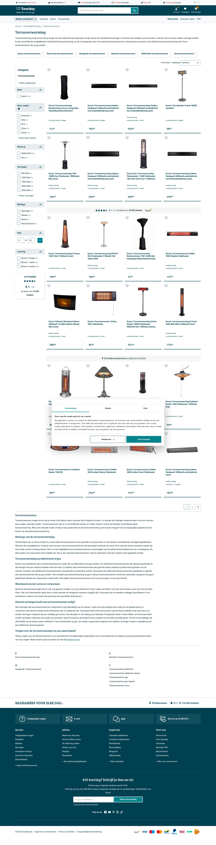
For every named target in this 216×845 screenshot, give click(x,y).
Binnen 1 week (29, 262)
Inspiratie (44, 19)
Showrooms (173, 19)
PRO (199, 19)
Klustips (65, 751)
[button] (49, 69)
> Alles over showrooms (166, 761)
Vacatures (160, 743)
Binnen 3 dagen (29, 258)
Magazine (113, 751)
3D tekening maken (71, 743)
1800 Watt (27, 186)
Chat (123, 718)
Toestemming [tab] (70, 408)
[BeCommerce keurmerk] (189, 832)
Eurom (25, 96)
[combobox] (104, 10)
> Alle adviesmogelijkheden (74, 761)
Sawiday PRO (162, 747)
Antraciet (26, 115)
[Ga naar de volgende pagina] (198, 506)
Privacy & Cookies (66, 831)
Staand (26, 215)
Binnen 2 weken (30, 266)
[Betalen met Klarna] (182, 832)
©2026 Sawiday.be (23, 831)
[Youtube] (109, 812)
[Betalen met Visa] (144, 832)
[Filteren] (40, 240)
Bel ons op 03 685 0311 (178, 718)
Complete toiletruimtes (119, 739)
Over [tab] (145, 408)
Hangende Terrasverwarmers (28, 669)
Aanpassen (106, 439)
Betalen (18, 743)
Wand (25, 219)
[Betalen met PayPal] (174, 831)
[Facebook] (105, 812)
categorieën (27, 83)
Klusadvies (67, 755)
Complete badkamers (118, 735)
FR (195, 2)
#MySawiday (115, 755)
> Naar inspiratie (116, 761)
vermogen (26, 195)
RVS (24, 124)
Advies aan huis (69, 747)
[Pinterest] (113, 812)
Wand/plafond (29, 223)
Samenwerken (162, 755)
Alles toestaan (144, 439)
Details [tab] (108, 408)
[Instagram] (117, 812)
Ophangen (27, 210)
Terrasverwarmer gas (118, 677)
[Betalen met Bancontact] (167, 832)
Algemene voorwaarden (45, 831)
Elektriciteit (28, 153)
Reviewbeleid (21, 759)
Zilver (25, 128)
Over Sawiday (162, 739)
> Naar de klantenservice (26, 765)
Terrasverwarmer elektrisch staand (124, 673)
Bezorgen (19, 747)
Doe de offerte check (71, 739)
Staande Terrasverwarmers (121, 657)
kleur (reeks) (27, 138)
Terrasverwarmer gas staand (122, 681)
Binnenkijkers (115, 747)
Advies (53, 19)
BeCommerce (162, 751)
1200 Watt (27, 177)
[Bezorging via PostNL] (197, 831)
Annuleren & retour (23, 751)
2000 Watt (27, 190)
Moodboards (114, 743)
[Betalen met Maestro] (152, 832)
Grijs (24, 119)
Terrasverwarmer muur (119, 685)
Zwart (25, 132)
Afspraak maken (187, 19)
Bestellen (19, 739)
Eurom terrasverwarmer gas (27, 657)
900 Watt (26, 173)
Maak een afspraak (70, 735)
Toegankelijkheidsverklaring (89, 831)
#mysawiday (63, 19)
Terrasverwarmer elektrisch (121, 669)
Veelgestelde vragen (36, 718)
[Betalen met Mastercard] (159, 832)
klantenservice (72, 639)
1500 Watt (27, 181)
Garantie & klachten (24, 755)
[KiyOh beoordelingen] (137, 832)
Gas (24, 157)
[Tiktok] (121, 812)
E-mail (77, 718)
